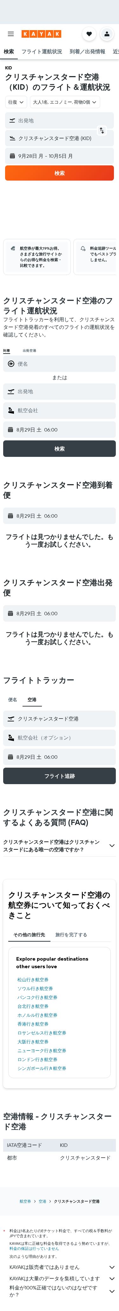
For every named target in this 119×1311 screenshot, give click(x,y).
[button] (11, 34)
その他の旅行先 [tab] (29, 934)
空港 (42, 1201)
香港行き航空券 (33, 1024)
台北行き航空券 (33, 1006)
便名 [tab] (12, 699)
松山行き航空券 (33, 979)
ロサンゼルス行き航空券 (41, 1033)
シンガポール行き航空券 (41, 1068)
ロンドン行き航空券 (37, 1059)
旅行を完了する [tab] (72, 934)
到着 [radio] (6, 351)
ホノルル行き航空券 (37, 1015)
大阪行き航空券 (33, 1042)
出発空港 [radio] (29, 351)
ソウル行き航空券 (35, 988)
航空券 (25, 1201)
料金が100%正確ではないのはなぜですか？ (53, 1291)
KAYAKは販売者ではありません (45, 1267)
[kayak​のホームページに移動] (41, 34)
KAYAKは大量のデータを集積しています (55, 1278)
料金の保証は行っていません (34, 1248)
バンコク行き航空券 (37, 997)
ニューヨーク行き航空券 (41, 1050)
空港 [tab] (32, 699)
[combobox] (65, 391)
